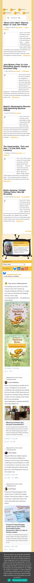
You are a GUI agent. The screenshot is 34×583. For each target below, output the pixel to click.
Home (6, 9)
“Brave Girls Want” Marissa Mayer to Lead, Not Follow (15, 24)
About (13, 10)
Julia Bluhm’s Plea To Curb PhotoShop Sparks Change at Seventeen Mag (16, 66)
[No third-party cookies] (32, 567)
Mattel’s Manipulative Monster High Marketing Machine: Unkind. (17, 108)
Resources (7, 13)
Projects (23, 9)
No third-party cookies (20, 580)
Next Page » (28, 231)
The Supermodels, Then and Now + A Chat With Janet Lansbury (16, 148)
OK (9, 580)
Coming (17, 13)
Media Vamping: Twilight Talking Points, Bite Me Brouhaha (14, 192)
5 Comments (25, 71)
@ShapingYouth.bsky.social (13, 274)
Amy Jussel (19, 27)
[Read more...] (27, 55)
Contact (27, 13)
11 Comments (26, 197)
